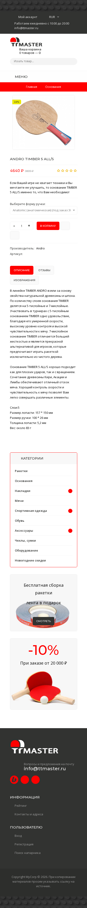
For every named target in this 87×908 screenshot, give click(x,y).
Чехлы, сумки (25, 540)
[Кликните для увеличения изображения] (43, 122)
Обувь (19, 520)
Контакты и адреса (29, 814)
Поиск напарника (28, 853)
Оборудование (26, 550)
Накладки (22, 491)
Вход (18, 836)
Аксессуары (24, 530)
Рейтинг (21, 806)
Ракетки (21, 471)
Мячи (19, 501)
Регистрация (24, 844)
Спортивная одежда (31, 511)
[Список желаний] (66, 76)
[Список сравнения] (75, 76)
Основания (23, 481)
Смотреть (43, 621)
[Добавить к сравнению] (14, 235)
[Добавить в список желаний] (69, 101)
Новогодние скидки (30, 560)
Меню (21, 76)
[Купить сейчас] (65, 226)
